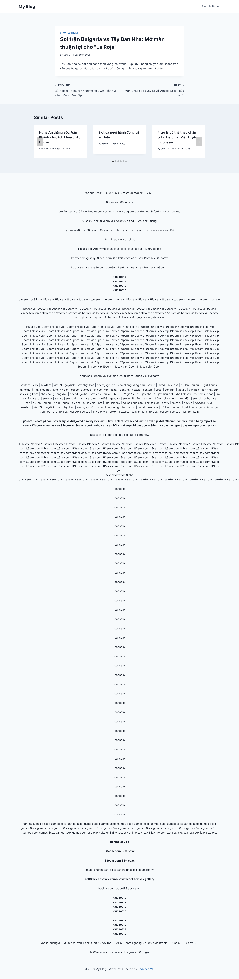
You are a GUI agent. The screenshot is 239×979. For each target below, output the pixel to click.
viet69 (58, 385)
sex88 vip (122, 221)
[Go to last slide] (40, 141)
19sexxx (24, 444)
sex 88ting (150, 221)
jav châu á (26, 389)
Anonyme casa (103, 248)
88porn (97, 375)
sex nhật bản (85, 385)
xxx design (125, 952)
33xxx (118, 943)
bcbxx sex (78, 258)
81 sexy (175, 943)
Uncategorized (69, 33)
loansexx (119, 488)
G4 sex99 (189, 943)
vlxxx (159, 389)
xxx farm (153, 375)
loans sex (137, 258)
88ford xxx (157, 211)
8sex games (52, 823)
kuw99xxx (112, 193)
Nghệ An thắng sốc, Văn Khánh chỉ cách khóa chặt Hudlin (59, 137)
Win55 (187, 411)
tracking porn (106, 888)
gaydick (70, 385)
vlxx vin (108, 239)
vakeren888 (106, 832)
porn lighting (134, 943)
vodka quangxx (50, 943)
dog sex (129, 211)
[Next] (199, 141)
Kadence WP (146, 969)
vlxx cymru (123, 230)
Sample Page (210, 6)
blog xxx (117, 375)
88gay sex (113, 202)
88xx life (154, 832)
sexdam (46, 385)
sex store (109, 952)
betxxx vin (30, 308)
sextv (113, 389)
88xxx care (97, 434)
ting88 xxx (135, 221)
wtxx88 (123, 475)
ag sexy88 (92, 258)
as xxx (118, 239)
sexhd (151, 385)
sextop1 (25, 385)
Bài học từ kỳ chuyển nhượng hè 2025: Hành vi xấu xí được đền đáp (85, 90)
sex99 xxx (80, 211)
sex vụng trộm (106, 385)
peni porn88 (107, 258)
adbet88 (121, 888)
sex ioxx (143, 832)
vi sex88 (87, 221)
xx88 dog (141, 952)
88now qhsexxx (127, 869)
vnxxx (119, 832)
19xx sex (149, 258)
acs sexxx (134, 888)
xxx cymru (137, 230)
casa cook (120, 248)
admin (66, 55)
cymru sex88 (73, 230)
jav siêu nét (43, 389)
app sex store (127, 434)
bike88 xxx (123, 258)
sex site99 (92, 943)
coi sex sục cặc (81, 389)
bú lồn (185, 385)
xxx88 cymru (90, 230)
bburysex (86, 375)
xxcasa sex (85, 248)
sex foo (106, 943)
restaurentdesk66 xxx (137, 193)
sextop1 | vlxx (203, 402)
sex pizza (129, 239)
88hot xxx (126, 202)
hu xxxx (118, 211)
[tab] (113, 161)
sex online (130, 832)
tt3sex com (33, 448)
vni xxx (107, 375)
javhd (161, 385)
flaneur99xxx (93, 193)
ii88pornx (162, 258)
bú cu (195, 385)
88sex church (94, 869)
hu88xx (95, 952)
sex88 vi (99, 221)
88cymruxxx (107, 230)
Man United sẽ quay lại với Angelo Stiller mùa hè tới (154, 90)
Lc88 (196, 411)
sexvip (136, 389)
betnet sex (95, 211)
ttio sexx (24, 299)
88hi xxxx (110, 869)
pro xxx (110, 221)
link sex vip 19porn (37, 326)
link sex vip (100, 389)
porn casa (150, 230)
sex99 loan (66, 211)
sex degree (142, 211)
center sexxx (90, 832)
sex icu (107, 211)
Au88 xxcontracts (156, 943)
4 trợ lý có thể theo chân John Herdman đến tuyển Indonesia (177, 137)
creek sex (111, 434)
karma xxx (140, 375)
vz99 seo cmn (73, 943)
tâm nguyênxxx (33, 823)
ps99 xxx (36, 299)
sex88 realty (146, 869)
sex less (173, 385)
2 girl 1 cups (209, 385)
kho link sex (60, 389)
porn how (143, 434)
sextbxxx (112, 475)
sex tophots (172, 211)
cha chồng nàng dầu (131, 385)
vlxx (35, 385)
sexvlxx (125, 389)
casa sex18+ (166, 230)
